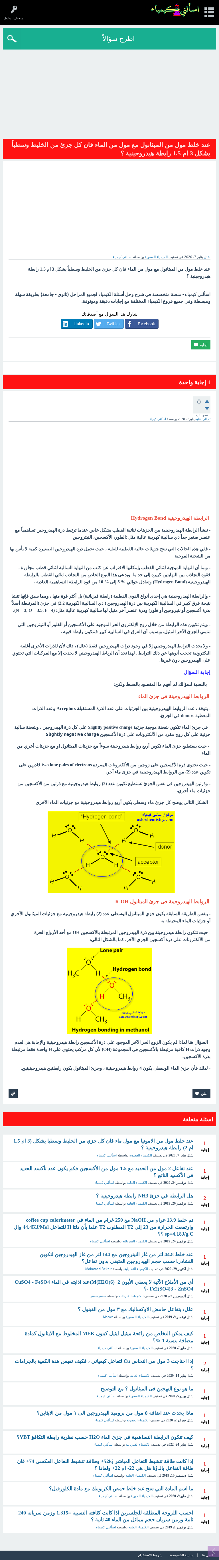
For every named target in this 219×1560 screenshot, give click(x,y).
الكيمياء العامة (137, 1183)
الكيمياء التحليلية (136, 1269)
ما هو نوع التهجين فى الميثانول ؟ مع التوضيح (147, 1389)
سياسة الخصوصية (181, 1555)
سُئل (207, 257)
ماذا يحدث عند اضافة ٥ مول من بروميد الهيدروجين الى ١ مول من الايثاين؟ (115, 1413)
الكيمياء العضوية (156, 257)
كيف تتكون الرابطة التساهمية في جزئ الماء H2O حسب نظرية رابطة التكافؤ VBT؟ (105, 1437)
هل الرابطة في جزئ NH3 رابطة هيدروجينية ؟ (144, 1196)
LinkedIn (81, 324)
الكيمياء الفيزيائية (134, 1241)
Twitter (113, 324)
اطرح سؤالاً (118, 38)
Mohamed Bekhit (98, 1269)
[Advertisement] (109, 92)
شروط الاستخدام (150, 1555)
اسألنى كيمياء (107, 1376)
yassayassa (98, 1296)
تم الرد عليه (202, 419)
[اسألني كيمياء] (175, 10)
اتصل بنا (207, 1555)
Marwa (108, 1317)
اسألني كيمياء (107, 1155)
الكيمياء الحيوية (142, 1496)
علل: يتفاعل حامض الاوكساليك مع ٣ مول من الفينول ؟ (135, 1309)
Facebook (146, 324)
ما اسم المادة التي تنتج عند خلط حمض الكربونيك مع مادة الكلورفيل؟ (121, 1488)
